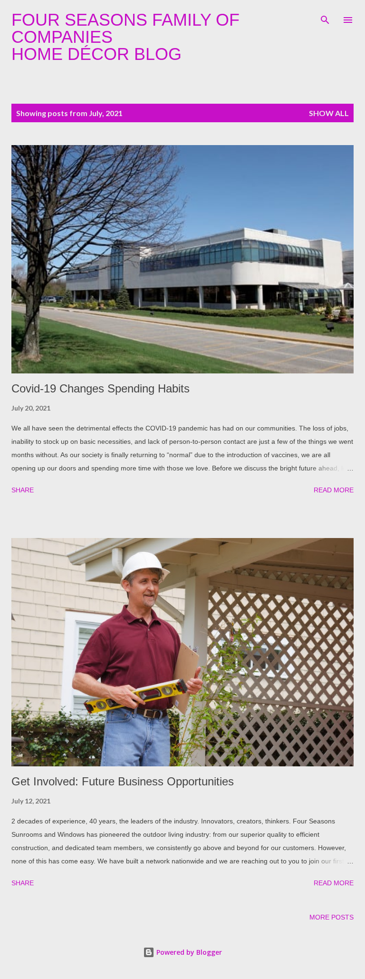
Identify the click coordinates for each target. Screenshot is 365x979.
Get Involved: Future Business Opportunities (122, 781)
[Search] (325, 17)
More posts (331, 917)
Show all (329, 112)
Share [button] (22, 490)
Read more (334, 490)
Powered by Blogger (188, 952)
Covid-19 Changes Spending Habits (100, 388)
